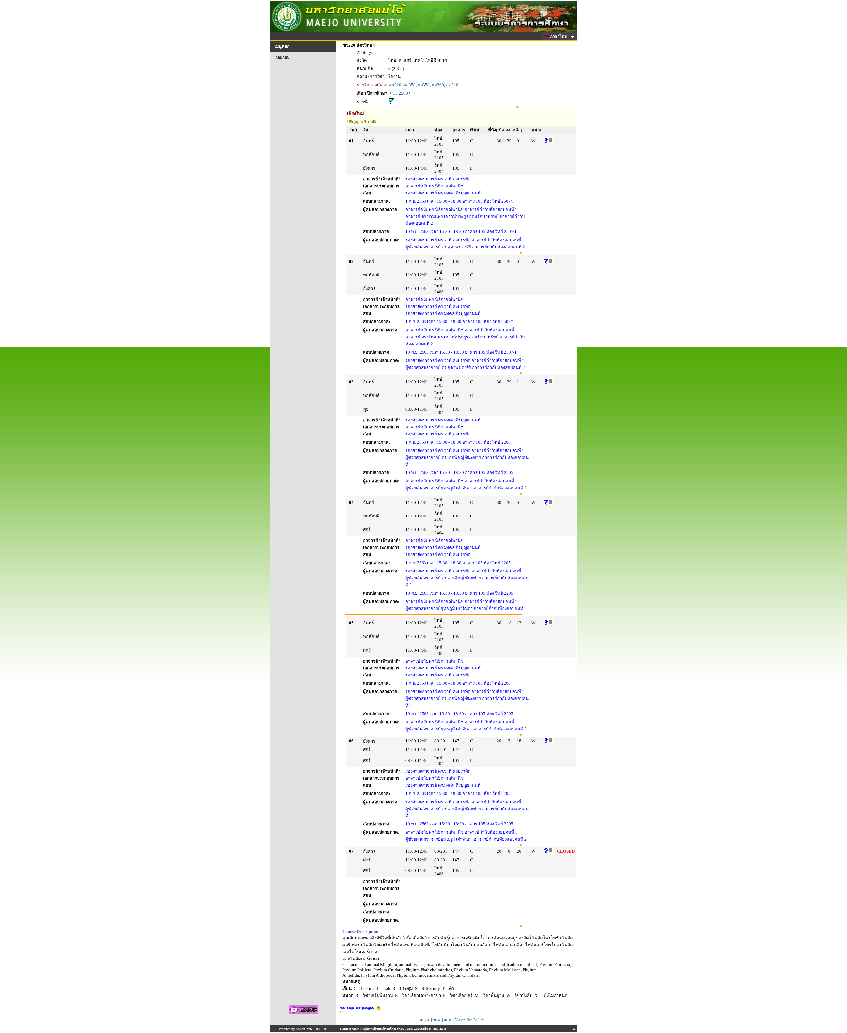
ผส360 (438, 84)
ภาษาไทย (559, 36)
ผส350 (409, 84)
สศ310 (452, 84)
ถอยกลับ (282, 57)
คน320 (394, 84)
